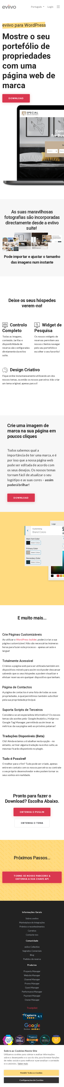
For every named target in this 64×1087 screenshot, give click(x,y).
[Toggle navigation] (58, 7)
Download (16, 98)
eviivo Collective (32, 947)
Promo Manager (32, 983)
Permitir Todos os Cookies (31, 1073)
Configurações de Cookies (31, 1080)
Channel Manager (32, 979)
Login (50, 6)
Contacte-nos (32, 935)
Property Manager (32, 971)
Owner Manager (32, 1000)
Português (36, 6)
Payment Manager (32, 995)
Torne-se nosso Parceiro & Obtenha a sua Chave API (32, 877)
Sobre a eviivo (32, 918)
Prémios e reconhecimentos (32, 926)
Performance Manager (32, 991)
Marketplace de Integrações (32, 922)
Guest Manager (32, 987)
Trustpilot (32, 1007)
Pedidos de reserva (32, 959)
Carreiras (32, 930)
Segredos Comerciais (32, 951)
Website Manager (32, 975)
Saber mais (23, 1063)
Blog (32, 955)
